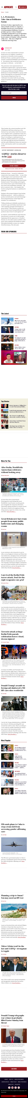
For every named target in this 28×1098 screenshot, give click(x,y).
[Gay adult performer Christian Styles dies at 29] (7, 773)
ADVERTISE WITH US (5, 1082)
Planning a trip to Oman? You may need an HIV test (12, 896)
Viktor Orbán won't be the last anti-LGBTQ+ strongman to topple (14, 948)
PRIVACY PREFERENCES (22, 1082)
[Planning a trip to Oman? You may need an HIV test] (14, 910)
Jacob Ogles (4, 693)
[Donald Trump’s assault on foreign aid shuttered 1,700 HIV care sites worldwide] (14, 703)
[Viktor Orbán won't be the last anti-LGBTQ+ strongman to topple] (14, 964)
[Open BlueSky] (12, 1087)
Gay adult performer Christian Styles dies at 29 (21, 775)
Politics (17, 780)
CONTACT (6, 1079)
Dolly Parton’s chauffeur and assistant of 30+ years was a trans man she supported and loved (20, 759)
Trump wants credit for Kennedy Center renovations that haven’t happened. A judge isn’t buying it (20, 332)
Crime (16, 335)
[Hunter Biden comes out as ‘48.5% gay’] (7, 347)
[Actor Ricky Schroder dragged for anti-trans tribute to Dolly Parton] (7, 791)
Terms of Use (3, 1092)
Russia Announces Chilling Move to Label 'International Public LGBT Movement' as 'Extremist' (17, 407)
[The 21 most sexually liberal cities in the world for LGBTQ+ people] (4, 416)
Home (2, 12)
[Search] (16, 7)
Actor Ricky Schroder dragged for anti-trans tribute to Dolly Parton (21, 792)
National (17, 327)
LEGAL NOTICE (17, 1084)
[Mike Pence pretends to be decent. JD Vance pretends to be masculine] (7, 321)
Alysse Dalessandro (5, 475)
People (16, 745)
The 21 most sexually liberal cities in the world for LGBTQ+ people (17, 417)
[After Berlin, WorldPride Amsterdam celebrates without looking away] (14, 485)
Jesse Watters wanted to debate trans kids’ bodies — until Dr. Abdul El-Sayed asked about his (20, 767)
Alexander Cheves (5, 583)
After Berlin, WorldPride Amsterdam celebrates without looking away (12, 470)
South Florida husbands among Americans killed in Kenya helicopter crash (17, 412)
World (6, 12)
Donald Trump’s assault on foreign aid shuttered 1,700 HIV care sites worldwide (13, 688)
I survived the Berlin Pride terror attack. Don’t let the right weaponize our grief (13, 577)
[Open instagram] (19, 1087)
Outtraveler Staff (9, 47)
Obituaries (17, 771)
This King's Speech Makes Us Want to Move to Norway (16, 426)
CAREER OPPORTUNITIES (19, 1079)
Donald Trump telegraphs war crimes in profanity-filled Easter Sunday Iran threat (12, 1019)
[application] (14, 357)
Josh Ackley (4, 954)
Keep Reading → (11, 511)
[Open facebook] (9, 1087)
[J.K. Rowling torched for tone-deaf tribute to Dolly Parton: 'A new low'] (7, 748)
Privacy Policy (22, 1090)
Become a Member (14, 166)
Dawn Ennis (4, 529)
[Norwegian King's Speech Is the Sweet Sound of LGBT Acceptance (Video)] (4, 426)
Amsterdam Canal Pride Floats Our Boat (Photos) (17, 421)
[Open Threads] (15, 1087)
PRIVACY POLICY (13, 1082)
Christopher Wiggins (5, 642)
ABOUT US (11, 1079)
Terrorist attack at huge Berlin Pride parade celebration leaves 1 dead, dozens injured (12, 635)
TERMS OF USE (10, 1084)
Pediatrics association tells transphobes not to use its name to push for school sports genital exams (21, 784)
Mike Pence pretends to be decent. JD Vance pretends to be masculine (21, 323)
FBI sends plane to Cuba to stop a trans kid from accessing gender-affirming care (13, 828)
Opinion (16, 318)
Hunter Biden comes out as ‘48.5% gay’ (20, 347)
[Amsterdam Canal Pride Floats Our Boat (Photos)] (4, 421)
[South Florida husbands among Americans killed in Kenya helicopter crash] (4, 411)
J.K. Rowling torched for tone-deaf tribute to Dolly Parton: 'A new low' (21, 750)
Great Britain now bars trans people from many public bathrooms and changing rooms (14, 522)
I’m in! (14, 98)
